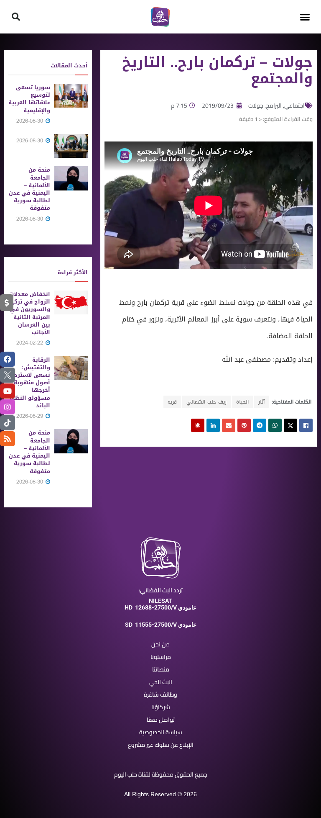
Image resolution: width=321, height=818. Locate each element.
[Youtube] (7, 391)
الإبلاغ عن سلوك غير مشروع (161, 744)
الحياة (242, 401)
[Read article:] (71, 146)
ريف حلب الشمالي (206, 401)
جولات (255, 105)
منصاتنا (160, 669)
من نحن (160, 644)
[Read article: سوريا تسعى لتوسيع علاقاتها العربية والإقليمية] (71, 96)
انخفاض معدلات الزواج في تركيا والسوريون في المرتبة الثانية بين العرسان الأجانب (29, 313)
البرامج (274, 105)
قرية (172, 401)
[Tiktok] (7, 422)
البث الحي (160, 682)
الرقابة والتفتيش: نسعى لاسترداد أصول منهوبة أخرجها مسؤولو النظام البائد (29, 383)
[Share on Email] (228, 425)
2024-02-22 (30, 342)
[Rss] (7, 438)
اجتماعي (294, 105)
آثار (261, 401)
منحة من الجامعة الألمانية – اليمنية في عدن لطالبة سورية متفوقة (29, 189)
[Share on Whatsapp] (275, 425)
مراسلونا (160, 656)
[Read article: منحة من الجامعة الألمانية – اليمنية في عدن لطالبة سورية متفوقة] (71, 178)
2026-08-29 (30, 416)
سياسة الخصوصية (160, 732)
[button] (305, 17)
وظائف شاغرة (160, 694)
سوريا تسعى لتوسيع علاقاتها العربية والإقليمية (29, 99)
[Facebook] (7, 359)
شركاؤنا (160, 707)
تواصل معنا (161, 719)
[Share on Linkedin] (213, 425)
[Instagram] (7, 406)
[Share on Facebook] (306, 425)
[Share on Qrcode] (197, 425)
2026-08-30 (30, 121)
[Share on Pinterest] (244, 425)
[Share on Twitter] (290, 425)
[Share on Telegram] (259, 425)
